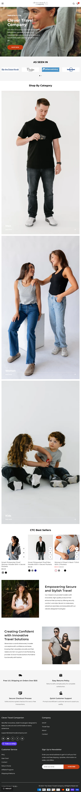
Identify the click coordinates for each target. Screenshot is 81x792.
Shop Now (8, 229)
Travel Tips (46, 726)
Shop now (15, 47)
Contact (45, 734)
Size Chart (5, 758)
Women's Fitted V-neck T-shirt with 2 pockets (67, 563)
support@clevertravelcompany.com (14, 733)
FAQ (3, 754)
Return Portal (6, 766)
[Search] (73, 3)
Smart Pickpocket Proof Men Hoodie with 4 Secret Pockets (40, 563)
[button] (39, 75)
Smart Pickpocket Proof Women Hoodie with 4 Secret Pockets (13, 564)
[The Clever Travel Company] (40, 3)
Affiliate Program (7, 769)
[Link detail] (40, 162)
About (44, 730)
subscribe (71, 766)
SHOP (44, 723)
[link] (20, 599)
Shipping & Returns (8, 773)
